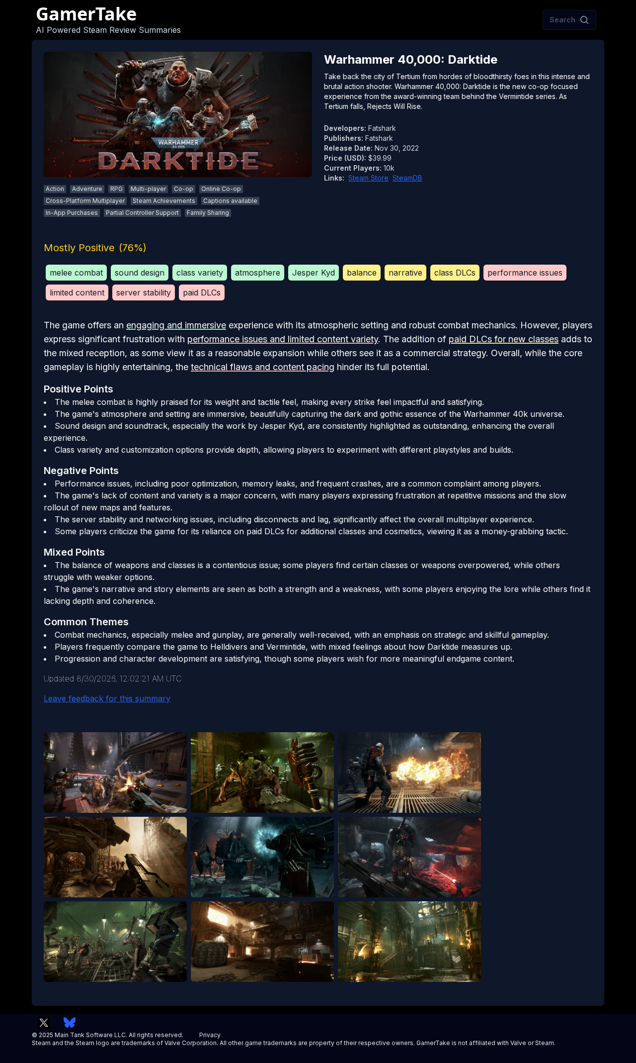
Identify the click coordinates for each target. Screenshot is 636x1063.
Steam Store (368, 178)
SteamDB (407, 178)
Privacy (210, 1035)
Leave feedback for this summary (107, 698)
